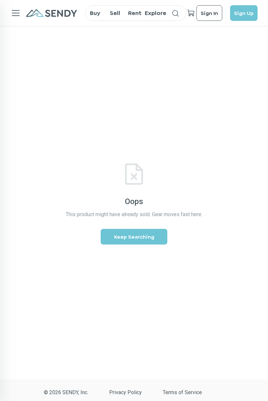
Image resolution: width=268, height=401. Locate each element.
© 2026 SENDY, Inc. (66, 392)
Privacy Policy (125, 392)
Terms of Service (182, 392)
